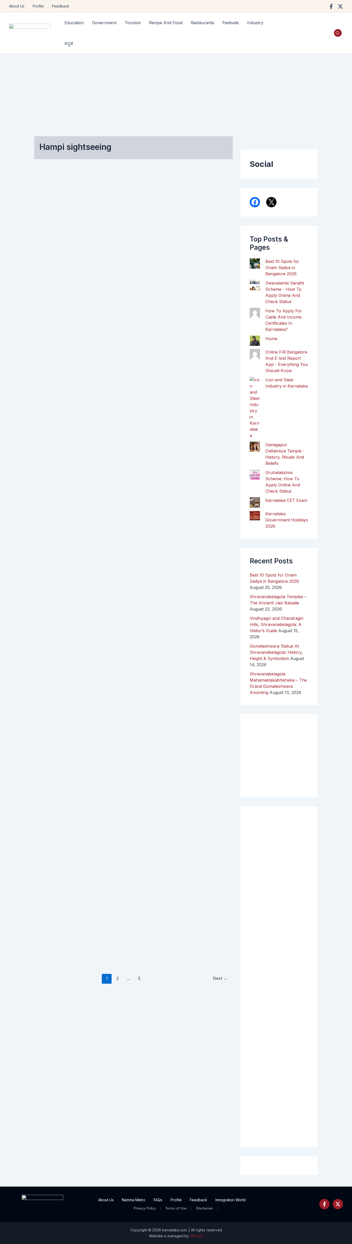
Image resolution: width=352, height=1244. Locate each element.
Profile (38, 6)
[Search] (338, 33)
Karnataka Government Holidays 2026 (286, 520)
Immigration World (230, 1200)
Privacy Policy (144, 1208)
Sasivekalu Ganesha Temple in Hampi (200, 401)
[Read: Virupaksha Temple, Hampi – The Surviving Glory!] (61, 262)
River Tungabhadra (198, 751)
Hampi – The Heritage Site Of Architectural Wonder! (130, 223)
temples (144, 323)
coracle (188, 736)
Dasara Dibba (124, 703)
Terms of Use (176, 1208)
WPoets (196, 1236)
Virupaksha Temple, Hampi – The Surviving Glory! (61, 223)
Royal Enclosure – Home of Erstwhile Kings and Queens (63, 401)
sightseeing (122, 323)
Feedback (60, 6)
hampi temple (54, 341)
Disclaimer (204, 1208)
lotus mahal (122, 505)
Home (271, 338)
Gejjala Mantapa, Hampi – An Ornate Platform (61, 819)
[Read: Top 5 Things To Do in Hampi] (200, 644)
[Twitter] (338, 1204)
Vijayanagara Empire (130, 331)
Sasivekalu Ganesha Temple (199, 499)
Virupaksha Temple (59, 349)
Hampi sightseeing (58, 333)
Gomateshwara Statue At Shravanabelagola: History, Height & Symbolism (276, 652)
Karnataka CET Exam (286, 500)
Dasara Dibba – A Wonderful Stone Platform (132, 606)
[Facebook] (331, 6)
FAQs (158, 1200)
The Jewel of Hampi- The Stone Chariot (202, 220)
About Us (16, 6)
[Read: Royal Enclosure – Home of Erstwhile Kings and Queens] (61, 453)
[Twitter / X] (340, 6)
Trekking (189, 767)
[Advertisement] (176, 92)
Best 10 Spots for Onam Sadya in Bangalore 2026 (282, 267)
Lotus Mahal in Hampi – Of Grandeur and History (128, 405)
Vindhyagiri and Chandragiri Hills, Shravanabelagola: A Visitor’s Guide (276, 624)
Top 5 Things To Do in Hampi (199, 603)
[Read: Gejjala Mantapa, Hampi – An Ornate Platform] (61, 863)
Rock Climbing (194, 759)
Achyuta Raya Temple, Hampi (59, 603)
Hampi (47, 322)
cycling (206, 736)
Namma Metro (133, 1200)
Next (220, 978)
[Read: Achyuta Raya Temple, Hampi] (61, 636)
